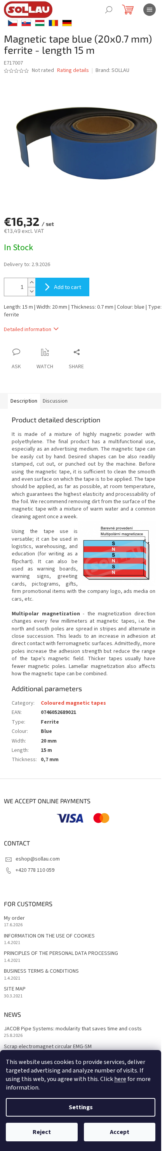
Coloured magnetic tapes (73, 703)
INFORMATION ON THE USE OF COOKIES (49, 936)
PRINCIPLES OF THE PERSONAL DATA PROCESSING (61, 953)
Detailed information (27, 329)
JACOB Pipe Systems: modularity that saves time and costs (73, 1029)
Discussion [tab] (55, 401)
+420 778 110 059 (35, 870)
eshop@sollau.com (38, 859)
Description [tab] (23, 401)
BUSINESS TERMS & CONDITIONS (41, 971)
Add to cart (67, 286)
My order (14, 918)
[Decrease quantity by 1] (31, 291)
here (120, 1079)
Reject (42, 1132)
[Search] (109, 9)
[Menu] (149, 9)
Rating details (73, 70)
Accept (119, 1132)
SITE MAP (15, 989)
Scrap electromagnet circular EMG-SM (48, 1046)
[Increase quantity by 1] (31, 282)
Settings (81, 1107)
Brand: (112, 70)
